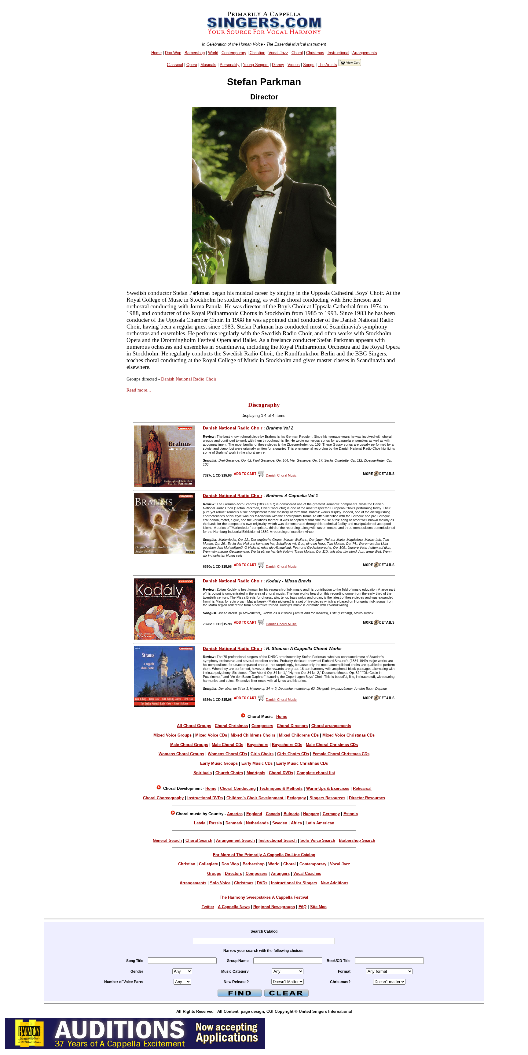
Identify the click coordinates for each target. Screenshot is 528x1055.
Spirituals (202, 773)
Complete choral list (316, 773)
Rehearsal (362, 788)
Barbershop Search (357, 840)
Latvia (199, 823)
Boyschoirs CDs (287, 744)
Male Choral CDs (227, 744)
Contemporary (234, 52)
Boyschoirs (257, 744)
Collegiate (208, 864)
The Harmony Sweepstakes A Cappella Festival (264, 897)
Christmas (315, 52)
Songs (308, 64)
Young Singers (256, 64)
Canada (273, 814)
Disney (278, 64)
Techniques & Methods (280, 788)
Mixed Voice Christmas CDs (348, 735)
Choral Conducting (238, 788)
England (254, 814)
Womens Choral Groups (181, 754)
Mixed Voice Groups (172, 735)
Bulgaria (291, 814)
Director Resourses (367, 798)
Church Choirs (229, 773)
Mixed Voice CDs (211, 735)
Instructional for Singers (294, 883)
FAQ (302, 907)
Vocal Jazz (278, 52)
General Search (167, 840)
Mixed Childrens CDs (299, 735)
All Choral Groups (194, 725)
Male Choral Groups (189, 744)
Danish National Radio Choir (188, 378)
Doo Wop (173, 52)
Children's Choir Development (255, 798)
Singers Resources (327, 798)
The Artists (327, 64)
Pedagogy (296, 798)
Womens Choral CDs (227, 754)
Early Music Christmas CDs (302, 763)
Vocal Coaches (307, 873)
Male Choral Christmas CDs (332, 744)
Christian (257, 52)
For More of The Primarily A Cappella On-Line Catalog (264, 855)
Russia (215, 823)
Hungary (311, 814)
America (235, 814)
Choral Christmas (231, 725)
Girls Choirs (262, 754)
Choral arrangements (331, 725)
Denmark (234, 823)
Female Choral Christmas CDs (341, 754)
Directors (233, 873)
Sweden (279, 823)
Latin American (320, 823)
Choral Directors (292, 725)
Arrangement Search (235, 840)
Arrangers (280, 873)
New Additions (334, 883)
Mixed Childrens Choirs (253, 735)
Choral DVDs (281, 773)
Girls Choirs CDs (293, 754)
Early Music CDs (257, 763)
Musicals (208, 64)
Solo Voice (220, 883)
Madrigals (256, 773)
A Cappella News (234, 907)
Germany (331, 814)
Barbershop (195, 52)
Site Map (318, 907)
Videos (294, 64)
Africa (296, 823)
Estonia (350, 814)
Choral (297, 52)
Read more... (139, 389)
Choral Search (198, 840)
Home (156, 52)
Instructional (338, 52)
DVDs (262, 883)
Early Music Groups (219, 763)
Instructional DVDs (205, 798)
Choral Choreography (163, 798)
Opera (191, 64)
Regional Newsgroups (274, 907)
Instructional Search (277, 840)
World (213, 52)
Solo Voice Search (317, 840)
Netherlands (257, 823)
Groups (214, 873)
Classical (175, 64)
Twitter (208, 907)
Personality (230, 64)
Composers (262, 725)
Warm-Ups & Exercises (327, 788)
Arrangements (364, 52)
